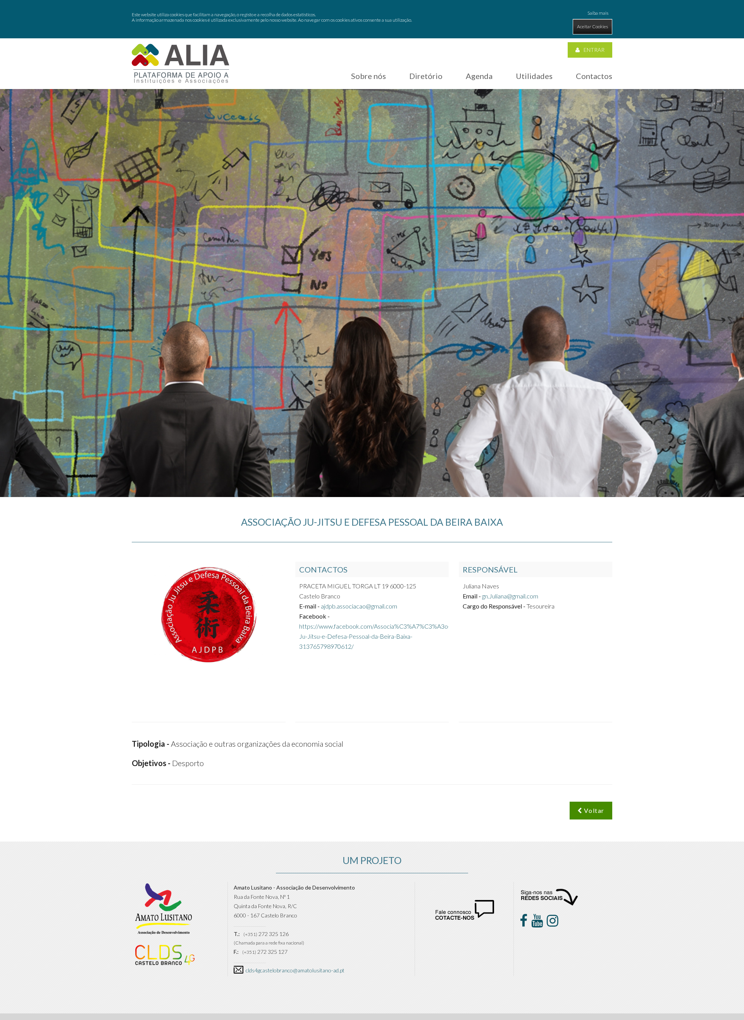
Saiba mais (597, 13)
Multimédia (533, 164)
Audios (428, 169)
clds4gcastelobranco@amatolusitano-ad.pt (295, 970)
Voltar (593, 810)
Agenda (479, 76)
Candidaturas (537, 148)
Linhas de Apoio (539, 132)
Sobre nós (368, 76)
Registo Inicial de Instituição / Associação (448, 120)
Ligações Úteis (537, 100)
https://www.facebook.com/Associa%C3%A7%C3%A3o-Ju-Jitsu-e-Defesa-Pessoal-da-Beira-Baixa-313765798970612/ (374, 636)
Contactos (594, 76)
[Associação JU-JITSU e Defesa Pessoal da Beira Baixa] (180, 63)
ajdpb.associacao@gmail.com (359, 606)
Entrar (594, 49)
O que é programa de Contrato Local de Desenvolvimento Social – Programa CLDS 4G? (401, 124)
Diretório (426, 76)
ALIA (362, 100)
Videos (428, 185)
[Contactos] (464, 917)
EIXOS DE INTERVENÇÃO (287, 121)
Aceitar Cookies (592, 26)
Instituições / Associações (444, 100)
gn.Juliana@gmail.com (510, 596)
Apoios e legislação (542, 116)
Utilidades (534, 76)
